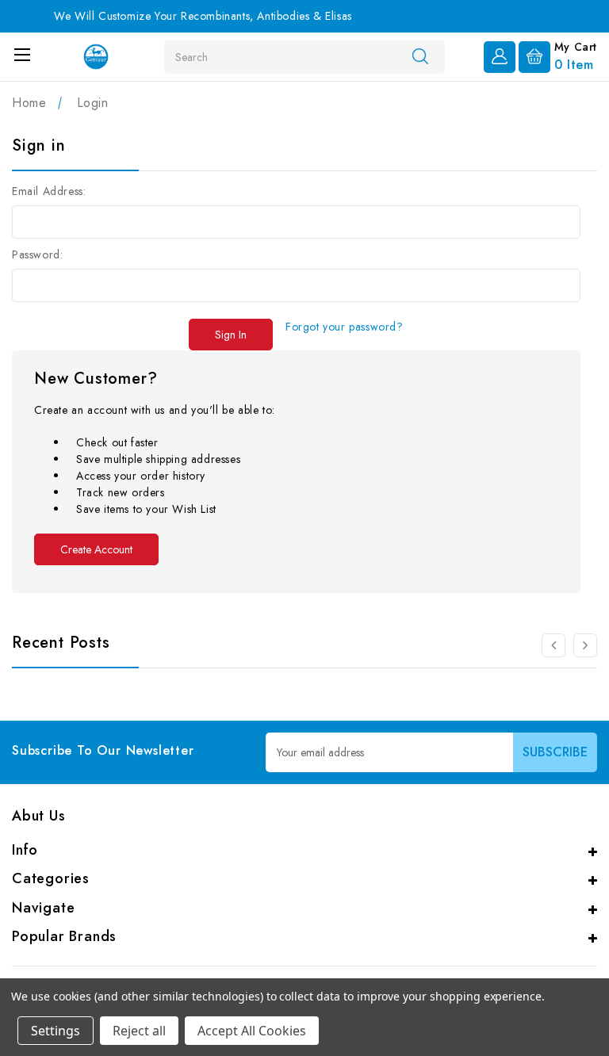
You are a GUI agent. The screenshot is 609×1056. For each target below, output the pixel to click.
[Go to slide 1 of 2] (553, 645)
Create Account (96, 549)
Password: (37, 254)
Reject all (139, 1030)
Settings (55, 1030)
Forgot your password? (344, 327)
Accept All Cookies (251, 1030)
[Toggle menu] (22, 54)
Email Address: (49, 191)
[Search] (420, 56)
